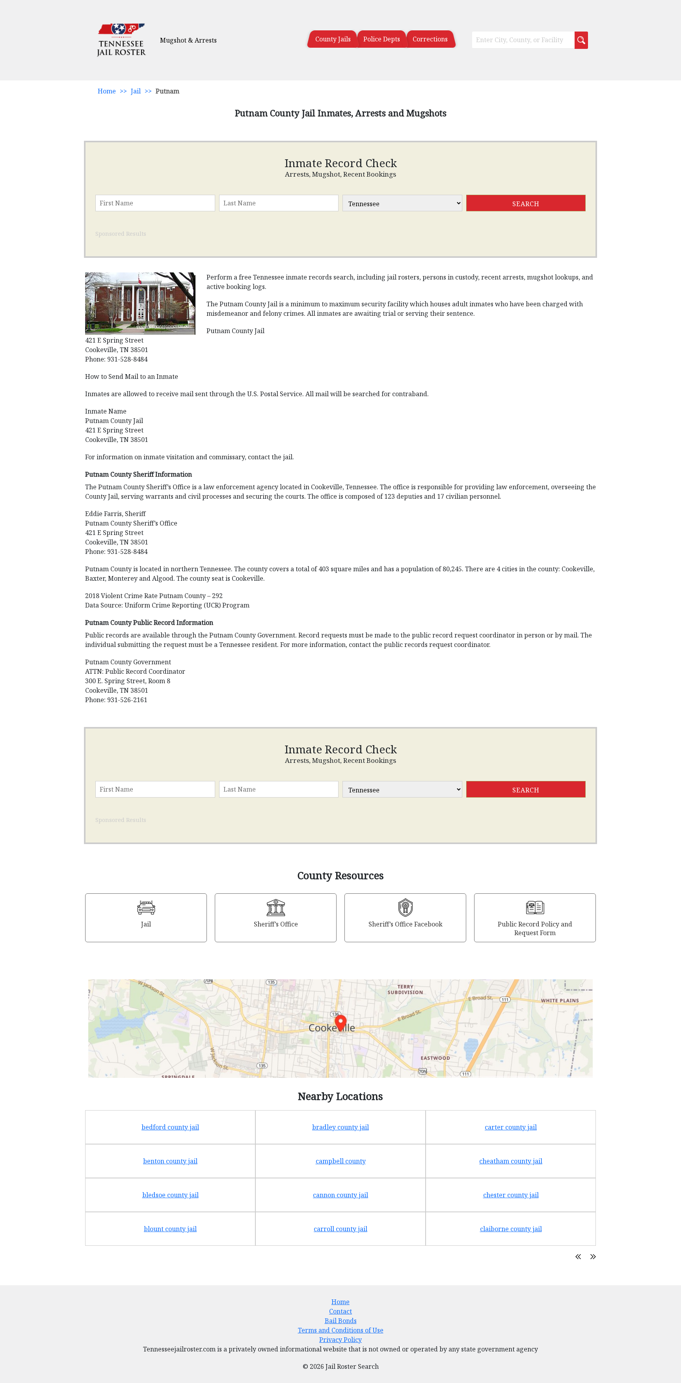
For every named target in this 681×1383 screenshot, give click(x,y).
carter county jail (511, 1127)
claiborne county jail (511, 1229)
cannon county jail (340, 1195)
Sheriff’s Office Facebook (405, 924)
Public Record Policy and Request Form (535, 928)
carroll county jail (340, 1229)
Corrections (430, 39)
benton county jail (170, 1161)
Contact (340, 1311)
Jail (136, 91)
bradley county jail (340, 1127)
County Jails (333, 39)
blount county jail (170, 1229)
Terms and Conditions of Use (340, 1330)
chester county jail (511, 1195)
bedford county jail (170, 1127)
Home (107, 91)
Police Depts (381, 39)
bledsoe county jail (170, 1195)
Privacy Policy (340, 1339)
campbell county (341, 1161)
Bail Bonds (341, 1320)
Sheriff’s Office (276, 924)
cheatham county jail (510, 1161)
